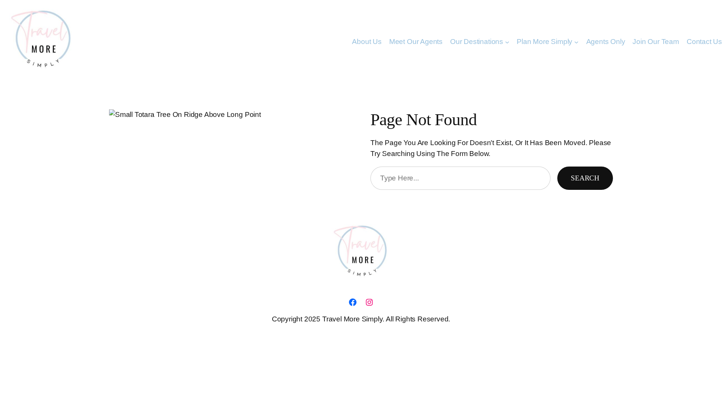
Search (585, 178)
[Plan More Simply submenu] (576, 41)
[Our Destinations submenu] (507, 41)
